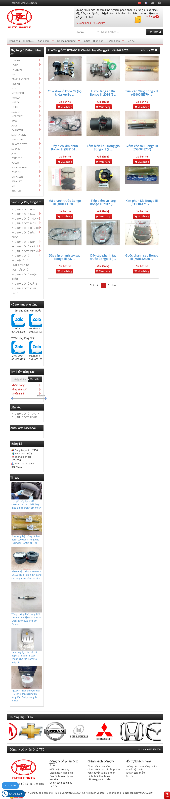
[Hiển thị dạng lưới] (156, 50)
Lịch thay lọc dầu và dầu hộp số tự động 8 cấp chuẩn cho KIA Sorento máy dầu (24, 657)
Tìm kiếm (153, 31)
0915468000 (15, 793)
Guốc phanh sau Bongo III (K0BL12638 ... (141, 257)
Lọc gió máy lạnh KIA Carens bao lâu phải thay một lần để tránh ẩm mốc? (26, 504)
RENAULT (16, 181)
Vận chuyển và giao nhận (101, 772)
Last (114, 285)
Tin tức (86, 40)
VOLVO (15, 162)
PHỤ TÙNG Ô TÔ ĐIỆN (23, 223)
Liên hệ (131, 40)
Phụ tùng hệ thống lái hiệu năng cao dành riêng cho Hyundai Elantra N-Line (26, 539)
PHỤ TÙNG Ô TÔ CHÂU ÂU (25, 246)
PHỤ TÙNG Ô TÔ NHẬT (24, 241)
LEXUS (14, 65)
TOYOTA (16, 60)
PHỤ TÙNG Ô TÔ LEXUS (24, 417)
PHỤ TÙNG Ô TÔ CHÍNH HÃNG (24, 291)
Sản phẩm (43, 40)
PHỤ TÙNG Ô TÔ (20, 255)
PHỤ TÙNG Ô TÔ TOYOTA (25, 413)
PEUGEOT (16, 158)
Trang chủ (14, 40)
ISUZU (14, 88)
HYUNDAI (16, 69)
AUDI (14, 125)
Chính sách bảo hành (99, 766)
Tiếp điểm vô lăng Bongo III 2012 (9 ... (103, 202)
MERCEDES (17, 116)
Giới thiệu (28, 40)
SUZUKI (15, 111)
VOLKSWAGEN (19, 167)
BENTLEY (16, 190)
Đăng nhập (84, 22)
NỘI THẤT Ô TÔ (20, 269)
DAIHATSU (17, 130)
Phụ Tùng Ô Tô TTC (22, 783)
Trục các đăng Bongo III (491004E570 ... (141, 92)
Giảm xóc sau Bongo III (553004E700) (142, 147)
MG (13, 186)
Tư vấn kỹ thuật (134, 769)
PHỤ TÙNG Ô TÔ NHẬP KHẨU (24, 277)
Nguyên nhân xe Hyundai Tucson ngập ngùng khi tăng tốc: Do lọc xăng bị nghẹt (25, 695)
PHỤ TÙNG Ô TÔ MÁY (23, 214)
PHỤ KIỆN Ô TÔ (19, 260)
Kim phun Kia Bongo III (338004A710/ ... (142, 202)
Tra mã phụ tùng (66, 40)
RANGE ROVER (19, 144)
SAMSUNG (17, 139)
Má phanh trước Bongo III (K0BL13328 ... (64, 202)
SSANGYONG (18, 134)
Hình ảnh (98, 40)
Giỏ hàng (151, 16)
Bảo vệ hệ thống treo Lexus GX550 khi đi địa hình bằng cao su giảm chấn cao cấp (26, 575)
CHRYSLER (17, 176)
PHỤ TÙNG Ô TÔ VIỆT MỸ (25, 251)
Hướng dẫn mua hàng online (142, 766)
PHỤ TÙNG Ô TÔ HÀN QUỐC (23, 235)
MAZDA (15, 102)
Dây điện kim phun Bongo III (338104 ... (64, 147)
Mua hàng (66, 107)
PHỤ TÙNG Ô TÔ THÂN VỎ (25, 218)
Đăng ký (100, 22)
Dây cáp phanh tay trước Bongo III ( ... (103, 257)
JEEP (13, 153)
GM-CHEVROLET (20, 79)
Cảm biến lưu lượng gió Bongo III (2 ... (103, 147)
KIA (13, 74)
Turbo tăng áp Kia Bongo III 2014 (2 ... (103, 92)
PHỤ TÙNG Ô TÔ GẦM (23, 209)
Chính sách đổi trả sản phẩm (103, 769)
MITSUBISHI (17, 93)
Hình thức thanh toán (99, 776)
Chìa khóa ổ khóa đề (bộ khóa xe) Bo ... (65, 92)
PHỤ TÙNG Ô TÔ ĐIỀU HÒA (26, 227)
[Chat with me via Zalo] (18, 319)
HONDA (15, 97)
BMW (14, 120)
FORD (14, 107)
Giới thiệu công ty (59, 769)
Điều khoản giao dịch (61, 772)
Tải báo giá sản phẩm (99, 779)
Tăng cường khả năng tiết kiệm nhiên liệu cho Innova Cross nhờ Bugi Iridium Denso (26, 619)
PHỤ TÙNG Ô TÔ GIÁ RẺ (24, 283)
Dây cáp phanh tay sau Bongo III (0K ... (65, 257)
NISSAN (15, 83)
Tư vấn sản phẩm (135, 772)
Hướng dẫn (113, 40)
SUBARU (16, 148)
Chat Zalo (10, 785)
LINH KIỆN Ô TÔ (20, 265)
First (92, 285)
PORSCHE (16, 172)
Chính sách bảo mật (60, 782)
